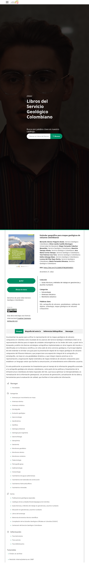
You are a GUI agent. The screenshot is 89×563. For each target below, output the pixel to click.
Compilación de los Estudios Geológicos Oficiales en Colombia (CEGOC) (35, 521)
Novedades (16, 388)
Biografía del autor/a (33, 331)
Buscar (57, 136)
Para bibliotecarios (18, 544)
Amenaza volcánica (48, 294)
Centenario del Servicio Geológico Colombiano (27, 525)
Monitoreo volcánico (48, 297)
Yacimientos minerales (19, 487)
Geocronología (17, 417)
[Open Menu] (7, 2)
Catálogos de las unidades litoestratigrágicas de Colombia (30, 502)
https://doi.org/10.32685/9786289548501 (58, 268)
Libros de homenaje (18, 514)
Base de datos (22, 290)
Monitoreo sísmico (18, 452)
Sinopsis (19, 331)
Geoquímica (16, 441)
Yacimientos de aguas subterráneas (23, 476)
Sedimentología (17, 468)
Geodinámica (16, 421)
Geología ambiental (18, 429)
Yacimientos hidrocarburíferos (22, 484)
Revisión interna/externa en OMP (21, 559)
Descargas (69, 331)
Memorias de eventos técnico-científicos (25, 517)
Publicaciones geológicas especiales (23, 498)
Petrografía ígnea (17, 464)
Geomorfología (17, 437)
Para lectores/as (17, 536)
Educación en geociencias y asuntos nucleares (27, 510)
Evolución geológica (18, 413)
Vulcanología (46, 292)
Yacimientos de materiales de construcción (26, 480)
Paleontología (16, 460)
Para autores (16, 540)
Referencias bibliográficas (53, 331)
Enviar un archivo (15, 554)
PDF (22, 281)
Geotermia (15, 444)
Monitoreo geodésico (19, 448)
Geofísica (15, 425)
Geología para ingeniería (20, 433)
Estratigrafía (16, 409)
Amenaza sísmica (17, 401)
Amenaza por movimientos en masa (23, 397)
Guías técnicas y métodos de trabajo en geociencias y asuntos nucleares (35, 506)
